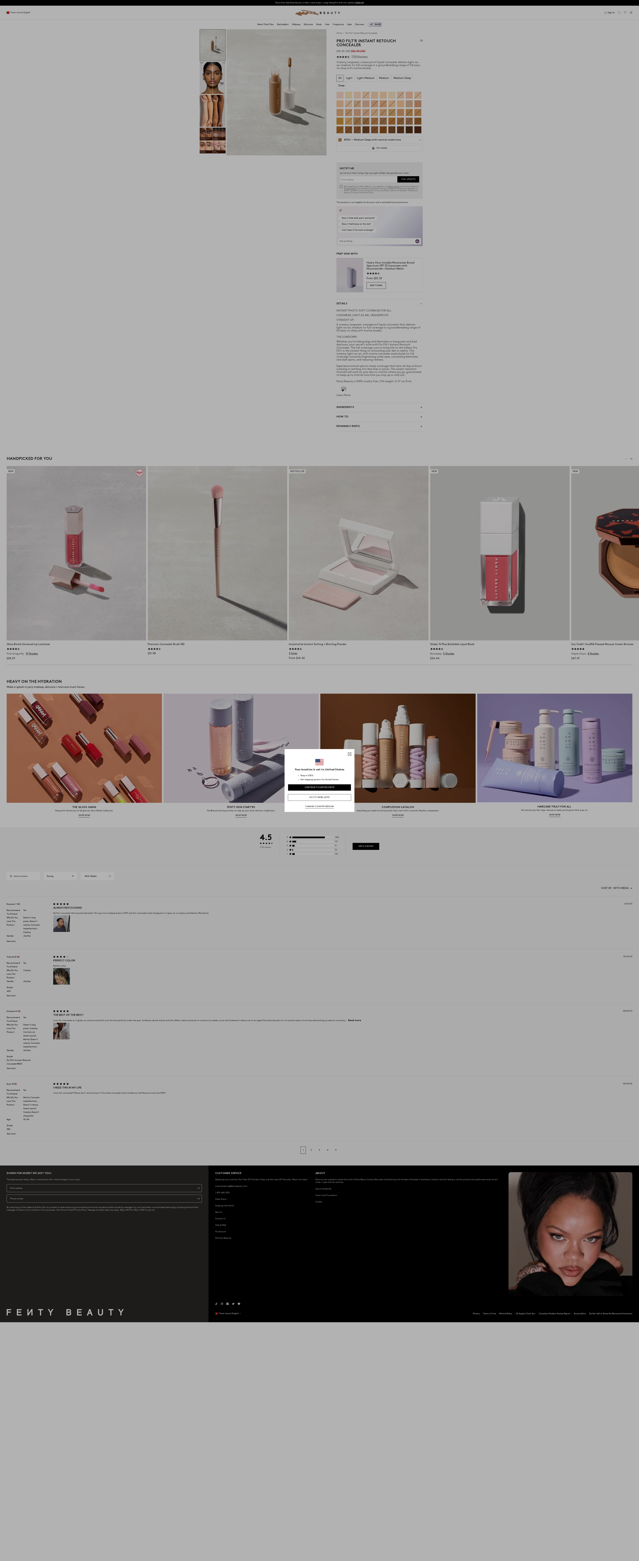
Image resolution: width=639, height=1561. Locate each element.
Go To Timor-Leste (319, 797)
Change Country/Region (319, 806)
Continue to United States (319, 787)
